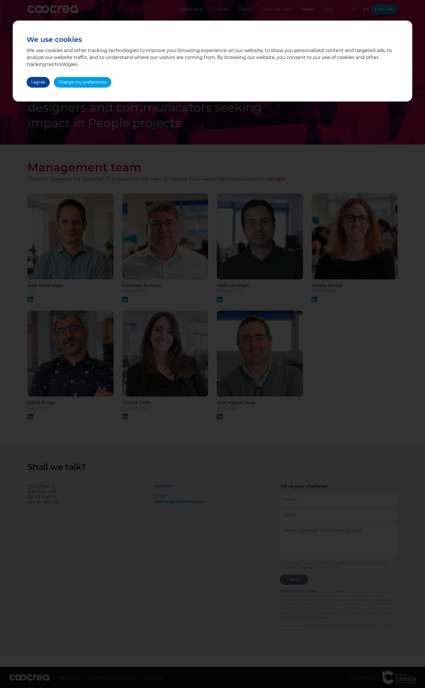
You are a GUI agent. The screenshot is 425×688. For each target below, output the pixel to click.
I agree (38, 82)
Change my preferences (82, 82)
